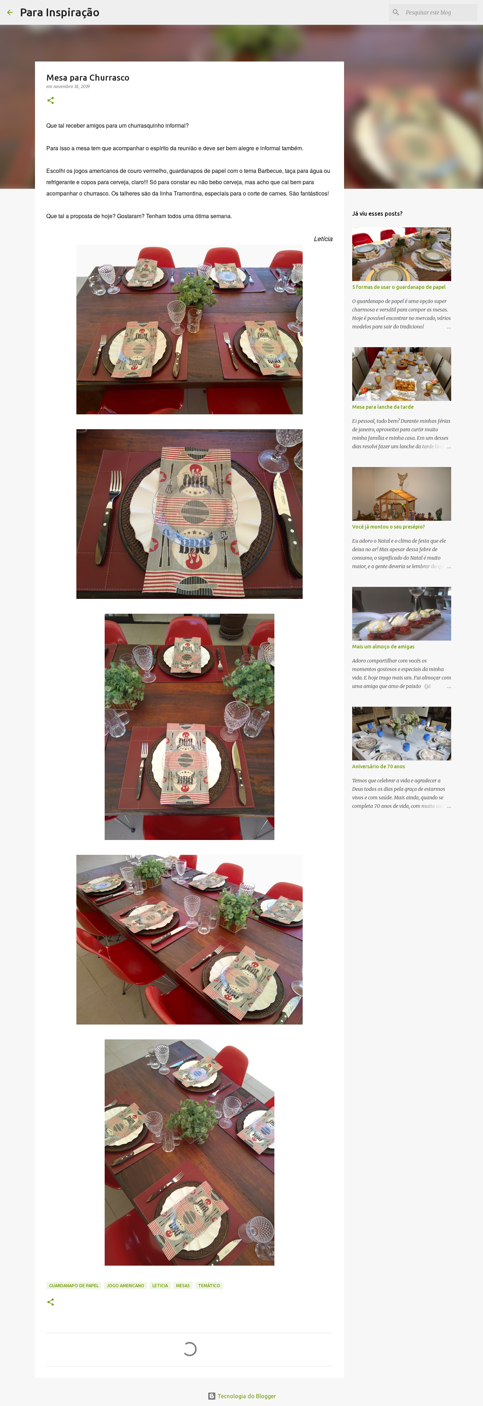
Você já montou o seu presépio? (388, 527)
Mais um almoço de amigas (383, 646)
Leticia (160, 1285)
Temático (209, 1285)
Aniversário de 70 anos (378, 766)
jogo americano (125, 1285)
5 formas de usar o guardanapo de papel (399, 287)
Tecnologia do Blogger (246, 1396)
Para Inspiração (60, 12)
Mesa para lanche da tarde (383, 407)
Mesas (183, 1285)
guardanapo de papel (74, 1285)
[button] (50, 101)
